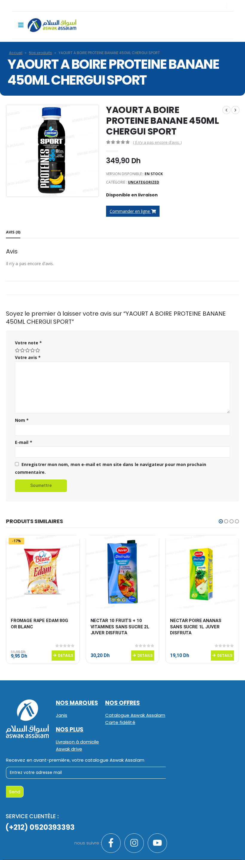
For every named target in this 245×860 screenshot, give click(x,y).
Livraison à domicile (77, 742)
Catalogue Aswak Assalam (135, 715)
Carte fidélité (120, 722)
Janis (61, 715)
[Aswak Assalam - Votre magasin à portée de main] (51, 25)
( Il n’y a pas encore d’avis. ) (157, 142)
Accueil (15, 52)
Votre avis (28, 357)
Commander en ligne (130, 211)
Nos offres (122, 703)
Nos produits (40, 52)
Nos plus (70, 729)
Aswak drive (69, 749)
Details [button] (65, 655)
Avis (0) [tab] (13, 232)
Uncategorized (143, 182)
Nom (22, 420)
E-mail (23, 442)
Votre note (28, 343)
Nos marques (77, 703)
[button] (220, 521)
